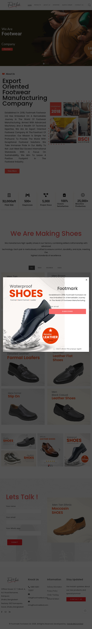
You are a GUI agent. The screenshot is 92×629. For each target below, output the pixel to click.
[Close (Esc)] (86, 280)
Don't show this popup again (69, 349)
